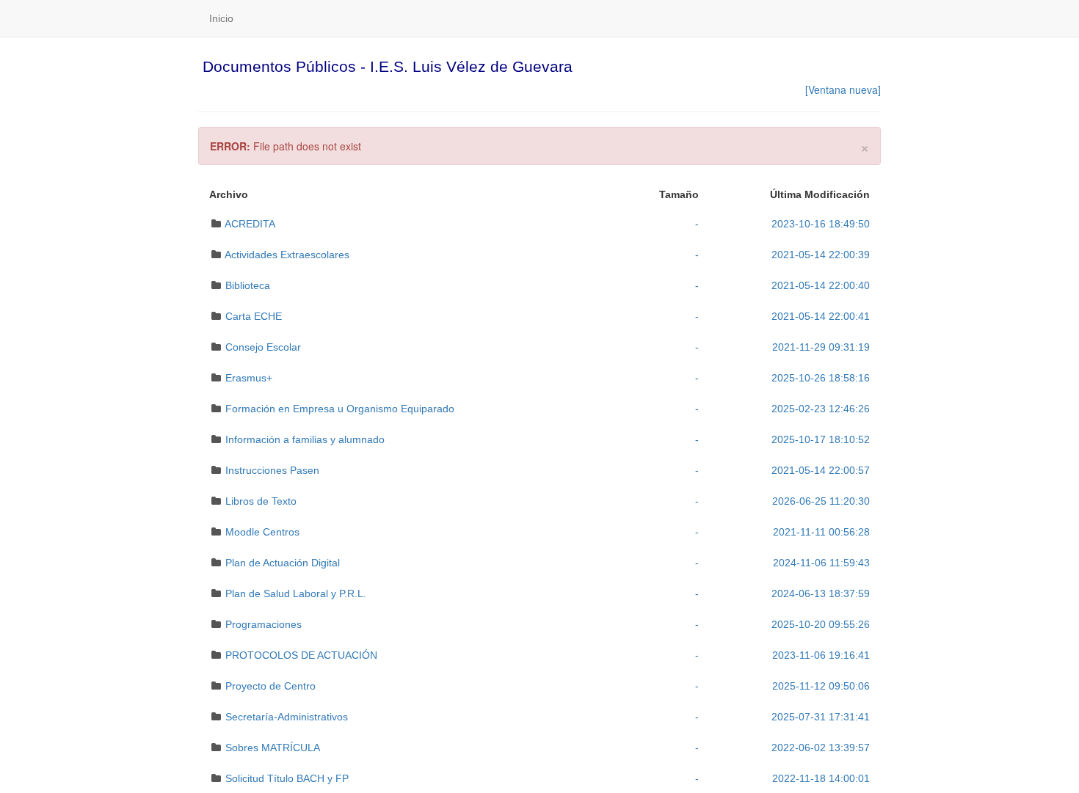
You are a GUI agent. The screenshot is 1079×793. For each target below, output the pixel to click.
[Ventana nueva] (843, 89)
